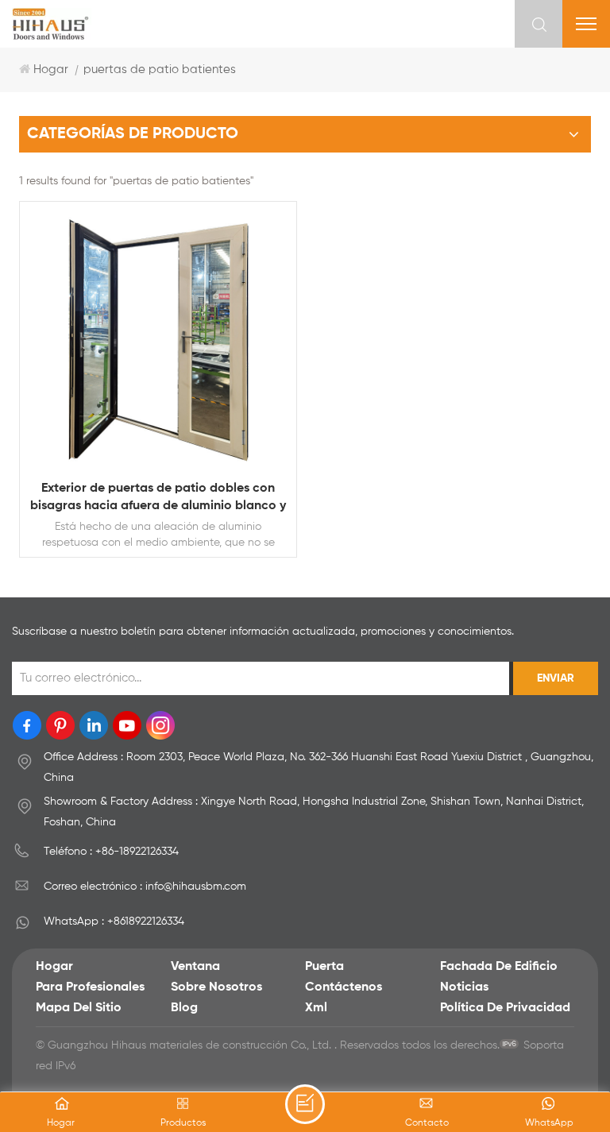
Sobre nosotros (216, 987)
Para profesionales (90, 987)
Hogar (50, 69)
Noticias (464, 987)
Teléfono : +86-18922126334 (111, 851)
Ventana (195, 966)
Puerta (324, 966)
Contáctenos (343, 987)
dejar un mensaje (305, 1104)
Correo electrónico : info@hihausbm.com (145, 886)
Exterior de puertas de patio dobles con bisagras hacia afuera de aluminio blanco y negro (158, 498)
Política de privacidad (505, 1008)
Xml (316, 1008)
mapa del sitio (79, 1008)
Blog (184, 1008)
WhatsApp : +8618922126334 (114, 921)
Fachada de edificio (499, 966)
